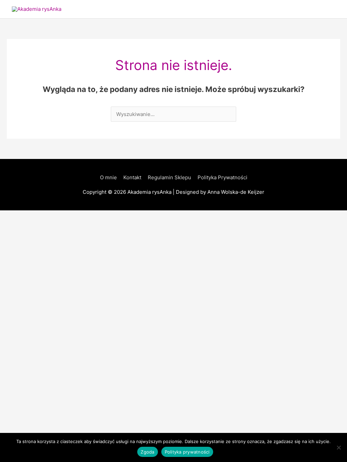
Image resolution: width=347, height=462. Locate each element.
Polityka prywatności (187, 452)
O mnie (108, 177)
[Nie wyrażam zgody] (338, 447)
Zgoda (147, 452)
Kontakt (132, 177)
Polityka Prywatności (222, 177)
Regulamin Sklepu (169, 177)
